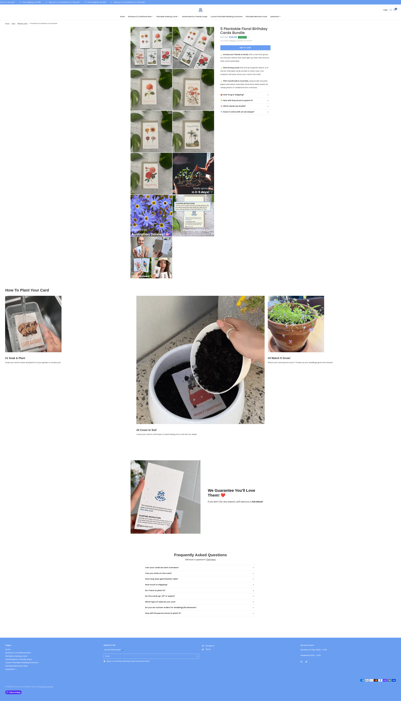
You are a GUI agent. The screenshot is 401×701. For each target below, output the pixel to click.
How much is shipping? (156, 584)
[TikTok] (308, 661)
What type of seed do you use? (160, 602)
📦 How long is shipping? (232, 94)
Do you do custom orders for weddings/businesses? (170, 607)
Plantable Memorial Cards (256, 16)
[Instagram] (303, 662)
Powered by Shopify (45, 687)
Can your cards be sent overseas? (162, 567)
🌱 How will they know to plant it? (236, 100)
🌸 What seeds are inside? (233, 106)
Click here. (211, 559)
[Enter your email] (197, 656)
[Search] (391, 10)
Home (122, 16)
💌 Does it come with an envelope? (237, 112)
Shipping (233, 41)
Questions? (274, 16)
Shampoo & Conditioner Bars (140, 16)
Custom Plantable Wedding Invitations (227, 16)
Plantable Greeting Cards (166, 16)
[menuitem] (122, 16)
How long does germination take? (161, 579)
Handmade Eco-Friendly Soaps (194, 16)
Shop (13, 23)
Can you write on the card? (158, 573)
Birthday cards (22, 23)
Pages (8, 645)
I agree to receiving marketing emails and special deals (128, 661)
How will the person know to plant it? (163, 613)
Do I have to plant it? (155, 590)
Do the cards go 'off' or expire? (160, 596)
